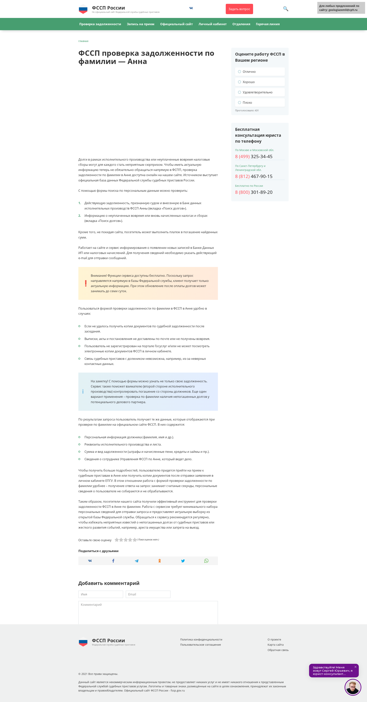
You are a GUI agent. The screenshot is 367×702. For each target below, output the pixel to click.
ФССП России (108, 7)
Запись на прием (140, 24)
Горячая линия (268, 24)
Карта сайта (276, 644)
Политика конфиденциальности (201, 639)
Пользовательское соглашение (200, 644)
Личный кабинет (213, 24)
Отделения (241, 24)
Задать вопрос (239, 9)
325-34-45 (254, 156)
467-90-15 (254, 176)
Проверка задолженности (100, 24)
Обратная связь (278, 650)
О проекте (274, 639)
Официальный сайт (176, 24)
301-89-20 (254, 192)
